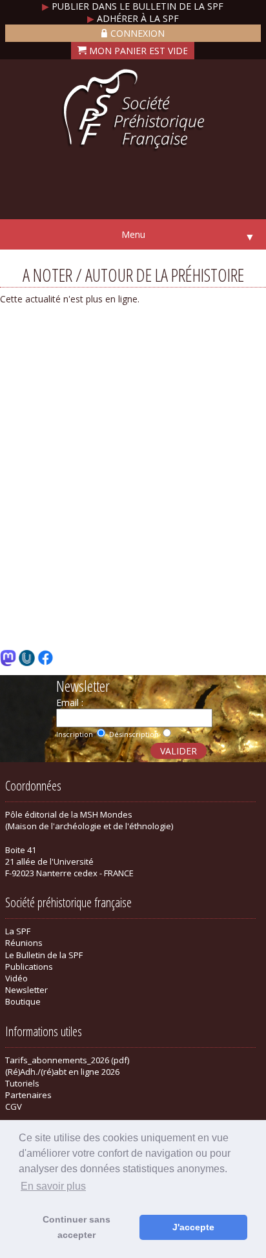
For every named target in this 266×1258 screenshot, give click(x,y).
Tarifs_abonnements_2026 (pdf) (67, 1060)
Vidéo (16, 978)
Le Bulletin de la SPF (44, 955)
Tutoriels (22, 1083)
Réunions (24, 942)
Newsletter (26, 990)
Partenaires (28, 1095)
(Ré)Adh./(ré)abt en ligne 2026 (62, 1071)
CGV (13, 1106)
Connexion (137, 33)
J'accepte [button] (193, 1227)
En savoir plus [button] (53, 1186)
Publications (29, 966)
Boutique (23, 1001)
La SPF (17, 931)
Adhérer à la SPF (133, 18)
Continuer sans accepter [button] (76, 1227)
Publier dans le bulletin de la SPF (132, 6)
